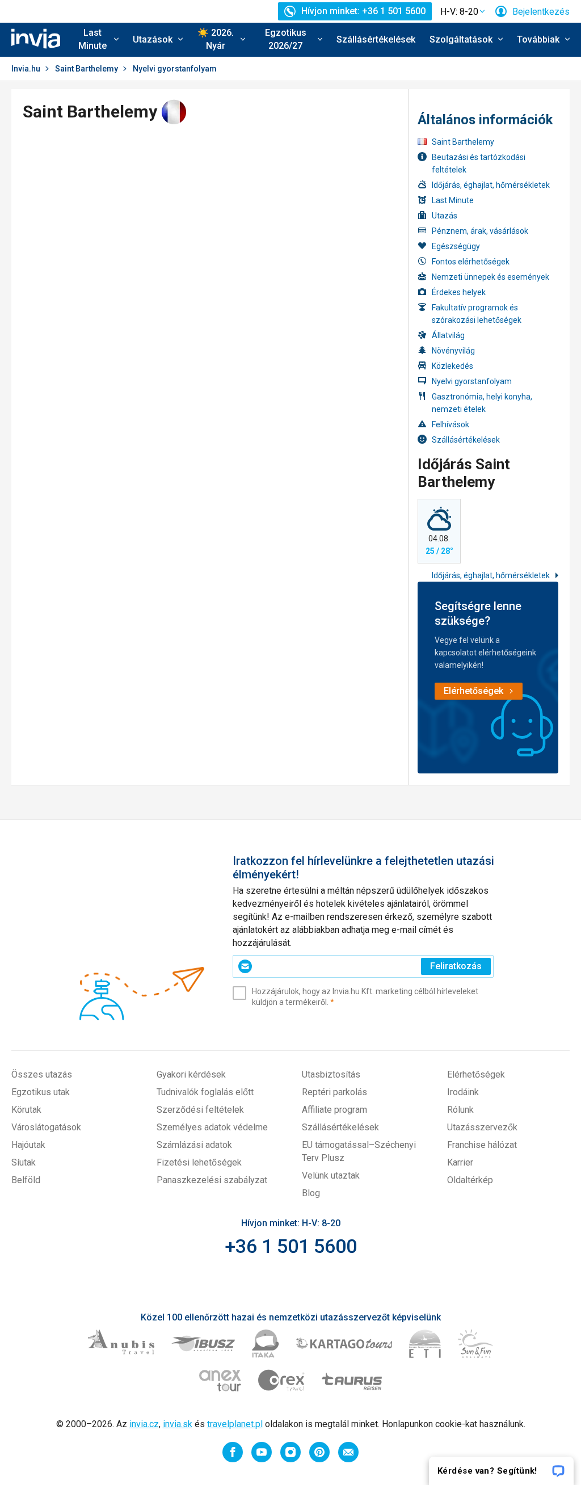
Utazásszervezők (482, 1127)
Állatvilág (448, 335)
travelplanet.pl (235, 1424)
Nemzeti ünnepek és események (490, 276)
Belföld (25, 1180)
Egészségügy (456, 246)
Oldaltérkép (470, 1180)
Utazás (444, 215)
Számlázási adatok (194, 1144)
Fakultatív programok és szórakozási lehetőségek (476, 314)
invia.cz (144, 1424)
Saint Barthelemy (86, 68)
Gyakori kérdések (191, 1074)
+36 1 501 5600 (291, 1246)
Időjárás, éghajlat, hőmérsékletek (491, 185)
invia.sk (177, 1424)
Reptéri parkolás (334, 1092)
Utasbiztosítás (331, 1074)
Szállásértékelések (375, 39)
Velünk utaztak (331, 1175)
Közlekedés (452, 366)
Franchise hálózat (482, 1144)
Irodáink (463, 1092)
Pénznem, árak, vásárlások (480, 230)
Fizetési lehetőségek (199, 1162)
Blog (311, 1193)
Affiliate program (334, 1109)
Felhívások (450, 424)
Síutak (23, 1162)
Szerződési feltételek (200, 1109)
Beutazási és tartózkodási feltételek (478, 163)
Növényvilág (453, 350)
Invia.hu (25, 68)
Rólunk (460, 1109)
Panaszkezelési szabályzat (212, 1180)
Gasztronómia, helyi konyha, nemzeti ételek (482, 403)
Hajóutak (28, 1144)
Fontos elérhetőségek (471, 261)
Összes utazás (41, 1074)
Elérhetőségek (476, 1074)
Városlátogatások (46, 1127)
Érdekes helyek (459, 292)
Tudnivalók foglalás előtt (205, 1092)
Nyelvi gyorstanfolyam (472, 381)
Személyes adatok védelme (212, 1127)
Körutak (26, 1109)
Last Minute (453, 200)
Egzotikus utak (40, 1092)
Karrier (460, 1162)
